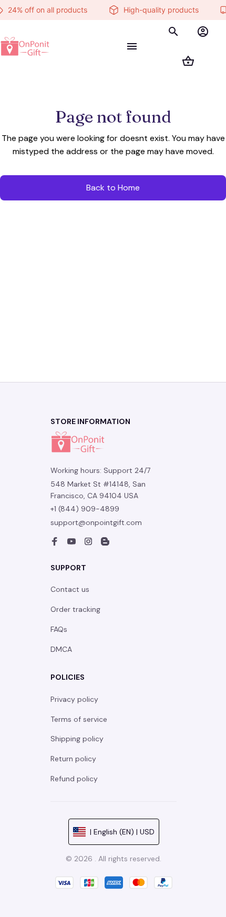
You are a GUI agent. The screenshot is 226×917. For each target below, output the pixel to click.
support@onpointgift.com (96, 522)
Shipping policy (77, 738)
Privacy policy (74, 699)
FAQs (58, 629)
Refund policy (74, 778)
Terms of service (78, 719)
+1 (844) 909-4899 (84, 508)
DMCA (61, 649)
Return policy (73, 758)
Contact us (69, 589)
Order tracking (75, 609)
